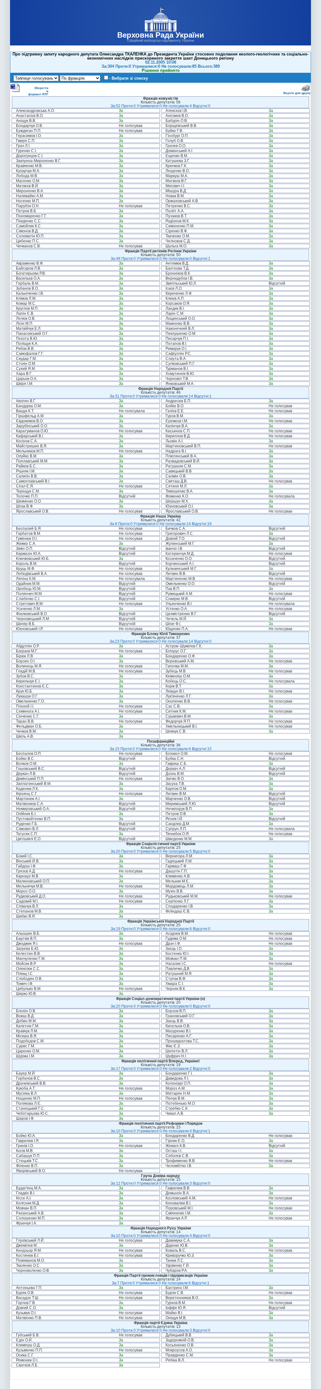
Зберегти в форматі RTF (38, 91)
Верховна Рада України (160, 35)
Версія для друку (297, 93)
